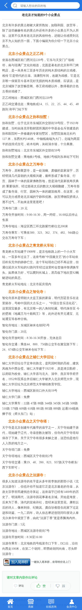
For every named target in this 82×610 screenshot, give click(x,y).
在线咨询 (51, 606)
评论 (21, 585)
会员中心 (71, 606)
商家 (30, 606)
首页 (10, 606)
